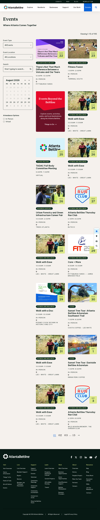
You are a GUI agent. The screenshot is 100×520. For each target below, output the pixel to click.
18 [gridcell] (10, 98)
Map (87, 468)
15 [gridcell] (25, 95)
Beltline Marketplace (62, 488)
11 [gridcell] (10, 95)
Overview (75, 468)
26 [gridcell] (14, 102)
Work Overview (62, 468)
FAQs (87, 484)
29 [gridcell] (14, 88)
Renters (19, 479)
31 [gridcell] (21, 88)
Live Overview (21, 468)
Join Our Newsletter (89, 488)
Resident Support (22, 472)
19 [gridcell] (14, 98)
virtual (8, 122)
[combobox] (18, 45)
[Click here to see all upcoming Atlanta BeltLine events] (96, 231)
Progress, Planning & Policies (48, 473)
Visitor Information (6, 472)
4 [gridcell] (10, 91)
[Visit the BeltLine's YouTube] (91, 458)
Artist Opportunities (62, 477)
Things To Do (7, 477)
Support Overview (34, 469)
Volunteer (34, 477)
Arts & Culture (7, 484)
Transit (47, 487)
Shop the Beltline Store (36, 501)
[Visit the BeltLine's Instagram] (81, 457)
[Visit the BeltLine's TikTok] (96, 457)
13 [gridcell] (18, 95)
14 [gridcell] (21, 95)
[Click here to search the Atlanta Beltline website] (96, 245)
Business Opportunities (62, 472)
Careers (74, 486)
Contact (88, 493)
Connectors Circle (34, 496)
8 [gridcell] (25, 91)
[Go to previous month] (25, 80)
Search (5, 64)
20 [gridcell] (18, 98)
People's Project (77, 475)
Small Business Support (62, 482)
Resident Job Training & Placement (21, 484)
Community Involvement (34, 491)
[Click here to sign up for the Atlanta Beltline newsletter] (96, 241)
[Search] (96, 7)
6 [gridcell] (17, 91)
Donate (33, 473)
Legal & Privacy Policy (70, 514)
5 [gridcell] (14, 91)
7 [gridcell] (21, 91)
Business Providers (61, 493)
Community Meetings (34, 481)
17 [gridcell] (7, 98)
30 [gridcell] (18, 88)
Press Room (89, 475)
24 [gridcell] (7, 102)
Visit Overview (7, 468)
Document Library (89, 479)
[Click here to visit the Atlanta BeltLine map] (96, 236)
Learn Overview (49, 468)
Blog (87, 472)
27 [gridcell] (7, 88)
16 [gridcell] (29, 95)
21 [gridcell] (21, 98)
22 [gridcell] (25, 98)
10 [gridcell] (7, 95)
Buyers (19, 475)
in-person (9, 119)
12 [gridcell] (14, 95)
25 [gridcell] (11, 102)
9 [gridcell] (28, 91)
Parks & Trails (7, 480)
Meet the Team (77, 479)
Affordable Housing (48, 482)
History (74, 472)
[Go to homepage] (14, 7)
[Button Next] (79, 435)
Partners (75, 482)
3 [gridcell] (7, 91)
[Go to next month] (29, 80)
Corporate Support (34, 486)
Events (5, 488)
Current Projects (50, 478)
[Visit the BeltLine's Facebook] (71, 457)
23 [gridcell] (29, 98)
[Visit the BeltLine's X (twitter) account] (76, 457)
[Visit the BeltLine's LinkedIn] (86, 457)
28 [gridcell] (11, 88)
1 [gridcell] (25, 88)
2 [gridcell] (28, 88)
